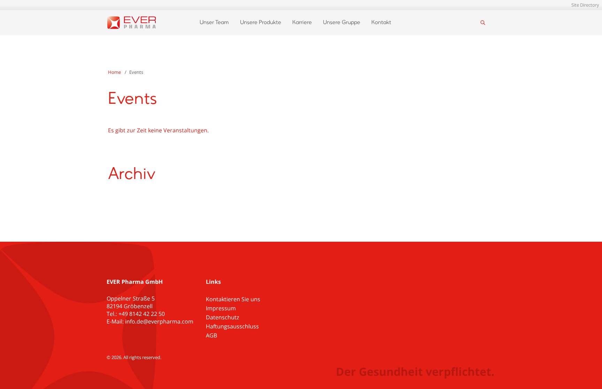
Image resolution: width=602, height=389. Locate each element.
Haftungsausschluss (232, 326)
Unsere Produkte (260, 22)
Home (114, 72)
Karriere (302, 22)
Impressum (221, 308)
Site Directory (585, 5)
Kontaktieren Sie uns (233, 299)
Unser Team (214, 22)
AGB (211, 335)
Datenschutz (222, 317)
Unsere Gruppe (341, 22)
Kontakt (381, 22)
